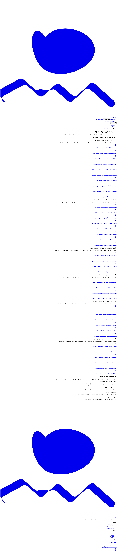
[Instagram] (114, 542)
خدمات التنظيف (111, 524)
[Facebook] (116, 542)
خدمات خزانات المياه (110, 526)
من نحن (112, 532)
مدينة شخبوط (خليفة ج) (108, 128)
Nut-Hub (96, 544)
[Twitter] (113, 542)
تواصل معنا (98, 119)
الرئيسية (115, 119)
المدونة (101, 119)
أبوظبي (111, 126)
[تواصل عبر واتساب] (116, 550)
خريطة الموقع (111, 537)
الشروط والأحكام (105, 547)
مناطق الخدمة (107, 119)
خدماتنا (111, 119)
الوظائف (112, 533)
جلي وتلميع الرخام (110, 528)
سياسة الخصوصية (113, 547)
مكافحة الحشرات (110, 525)
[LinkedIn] (111, 542)
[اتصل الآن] (116, 548)
